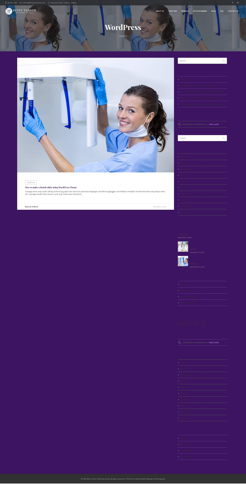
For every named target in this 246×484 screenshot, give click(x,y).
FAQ (221, 11)
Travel (183, 200)
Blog (214, 11)
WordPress (31, 182)
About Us (160, 11)
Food (182, 175)
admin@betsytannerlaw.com (34, 3)
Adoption (172, 11)
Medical (183, 187)
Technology (185, 194)
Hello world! (185, 79)
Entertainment (186, 169)
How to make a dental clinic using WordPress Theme (51, 187)
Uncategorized (186, 206)
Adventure (184, 157)
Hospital (183, 181)
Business (184, 163)
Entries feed (185, 290)
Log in (183, 284)
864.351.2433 (12, 3)
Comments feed (187, 296)
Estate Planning (200, 11)
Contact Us (233, 11)
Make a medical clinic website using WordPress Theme (203, 104)
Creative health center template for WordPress (199, 85)
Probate (184, 11)
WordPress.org (186, 302)
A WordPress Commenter (194, 124)
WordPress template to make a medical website (200, 98)
